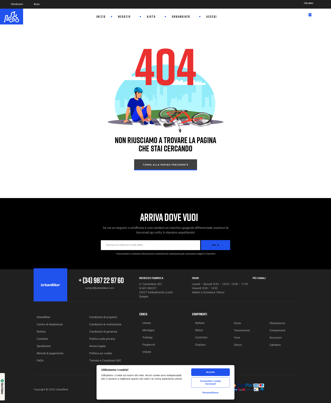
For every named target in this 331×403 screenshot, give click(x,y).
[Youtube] (272, 284)
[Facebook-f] (254, 284)
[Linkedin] (266, 284)
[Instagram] (260, 284)
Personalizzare (210, 392)
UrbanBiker (62, 390)
